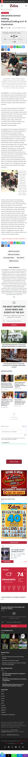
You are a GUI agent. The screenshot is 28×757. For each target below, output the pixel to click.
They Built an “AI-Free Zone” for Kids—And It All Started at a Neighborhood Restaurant (7, 402)
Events (2, 698)
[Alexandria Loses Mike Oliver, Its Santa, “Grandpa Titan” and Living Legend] (23, 636)
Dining (2, 700)
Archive (3, 696)
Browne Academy (14, 254)
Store (2, 703)
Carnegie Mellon (9, 257)
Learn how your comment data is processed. (13, 438)
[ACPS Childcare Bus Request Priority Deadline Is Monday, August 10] (21, 378)
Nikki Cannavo (14, 261)
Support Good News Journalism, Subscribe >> (14, 238)
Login (25, 426)
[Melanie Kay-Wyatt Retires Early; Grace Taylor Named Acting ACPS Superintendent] (7, 378)
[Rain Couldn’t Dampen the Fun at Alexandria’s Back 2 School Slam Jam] (21, 394)
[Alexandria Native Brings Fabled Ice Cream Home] (23, 641)
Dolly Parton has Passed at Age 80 (10, 660)
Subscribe (3, 707)
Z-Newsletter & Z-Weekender (8, 714)
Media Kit (3, 710)
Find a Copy (14, 462)
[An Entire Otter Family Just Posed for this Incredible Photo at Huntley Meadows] (5, 646)
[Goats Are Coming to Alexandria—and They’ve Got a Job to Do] (14, 646)
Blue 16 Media (18, 743)
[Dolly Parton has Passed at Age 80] (14, 636)
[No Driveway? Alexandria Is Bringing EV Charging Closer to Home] (14, 641)
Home (3, 9)
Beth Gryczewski (14, 251)
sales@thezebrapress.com (7, 731)
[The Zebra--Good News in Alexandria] (14, 5)
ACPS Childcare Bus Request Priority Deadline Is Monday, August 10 (20, 385)
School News (9, 9)
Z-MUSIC (3, 712)
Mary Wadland (6, 27)
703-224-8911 (14, 730)
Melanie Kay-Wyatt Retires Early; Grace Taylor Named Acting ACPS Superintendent (7, 385)
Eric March (21, 257)
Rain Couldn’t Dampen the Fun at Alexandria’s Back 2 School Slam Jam (20, 402)
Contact (3, 705)
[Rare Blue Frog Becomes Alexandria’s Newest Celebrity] (5, 636)
